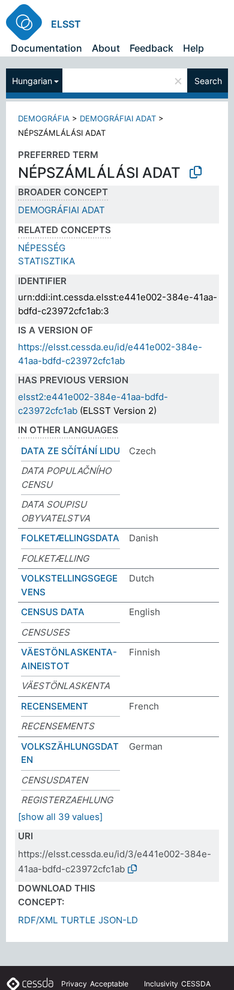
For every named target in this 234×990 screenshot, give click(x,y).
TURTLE (78, 920)
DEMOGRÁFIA (44, 118)
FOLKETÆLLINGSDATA (70, 538)
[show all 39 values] (60, 816)
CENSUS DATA (53, 612)
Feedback (151, 48)
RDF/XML (38, 920)
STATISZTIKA (46, 261)
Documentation (46, 48)
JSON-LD (118, 920)
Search (208, 81)
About (106, 48)
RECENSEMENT (54, 706)
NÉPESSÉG (41, 248)
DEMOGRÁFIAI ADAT (118, 118)
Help (193, 48)
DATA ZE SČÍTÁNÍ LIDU (70, 451)
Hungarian (32, 81)
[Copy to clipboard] (196, 172)
